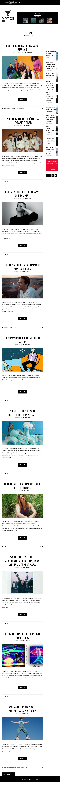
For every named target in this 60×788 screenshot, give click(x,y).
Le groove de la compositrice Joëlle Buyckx (22, 486)
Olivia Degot (28, 125)
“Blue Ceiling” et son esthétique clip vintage (22, 413)
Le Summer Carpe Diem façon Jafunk (22, 340)
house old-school (11, 767)
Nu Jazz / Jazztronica (22, 767)
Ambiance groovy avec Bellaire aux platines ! (22, 709)
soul (22, 108)
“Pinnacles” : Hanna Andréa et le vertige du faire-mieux (51, 109)
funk (11, 108)
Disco (5, 327)
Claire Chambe (26, 567)
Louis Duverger (27, 52)
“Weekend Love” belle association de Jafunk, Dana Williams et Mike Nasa (22, 561)
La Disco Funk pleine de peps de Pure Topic (22, 636)
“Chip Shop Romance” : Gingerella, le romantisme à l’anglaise (49, 96)
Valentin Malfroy (26, 198)
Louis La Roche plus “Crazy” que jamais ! (22, 194)
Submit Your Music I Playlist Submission (12, 3)
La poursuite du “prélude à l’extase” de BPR (22, 121)
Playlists (12, 1)
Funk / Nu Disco (17, 108)
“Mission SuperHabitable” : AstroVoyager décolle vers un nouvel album (50, 86)
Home (24, 35)
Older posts (9, 774)
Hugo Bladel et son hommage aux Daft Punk (22, 267)
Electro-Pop (10, 327)
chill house (7, 108)
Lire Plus (22, 99)
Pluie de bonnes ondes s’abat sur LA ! (22, 47)
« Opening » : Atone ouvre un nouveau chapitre (50, 141)
